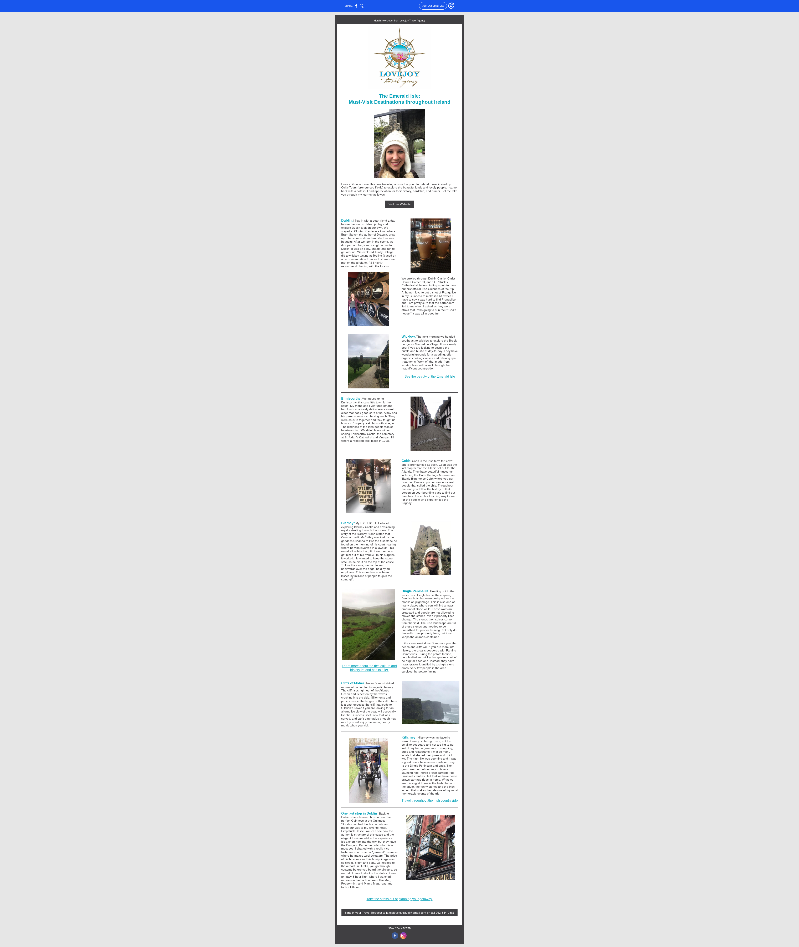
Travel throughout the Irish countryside (430, 800)
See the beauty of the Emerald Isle (429, 376)
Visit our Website (399, 204)
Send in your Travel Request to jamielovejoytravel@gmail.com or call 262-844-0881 (399, 912)
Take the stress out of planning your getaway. (400, 899)
